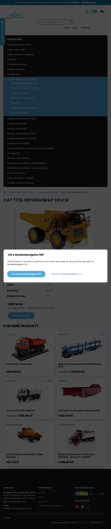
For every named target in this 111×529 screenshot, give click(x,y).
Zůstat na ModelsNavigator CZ (66, 273)
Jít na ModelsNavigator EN (26, 274)
